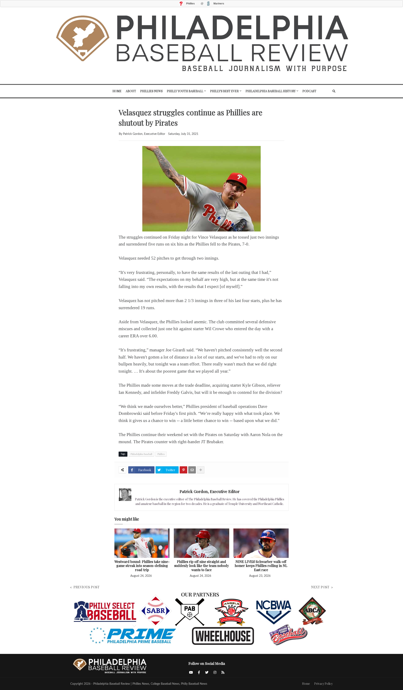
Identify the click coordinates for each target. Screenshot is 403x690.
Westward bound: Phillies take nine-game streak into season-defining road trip (142, 566)
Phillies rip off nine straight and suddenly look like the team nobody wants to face (201, 566)
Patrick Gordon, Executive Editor (210, 491)
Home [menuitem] (117, 91)
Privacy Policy (323, 684)
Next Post (320, 587)
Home (306, 684)
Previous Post (86, 587)
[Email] (192, 469)
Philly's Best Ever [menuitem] (224, 91)
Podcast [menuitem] (309, 91)
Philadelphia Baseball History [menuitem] (271, 91)
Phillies (161, 454)
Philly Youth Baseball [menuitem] (185, 91)
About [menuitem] (131, 91)
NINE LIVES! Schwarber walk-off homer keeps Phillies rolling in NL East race (261, 566)
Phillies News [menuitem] (151, 91)
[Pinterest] (183, 469)
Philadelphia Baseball (141, 454)
